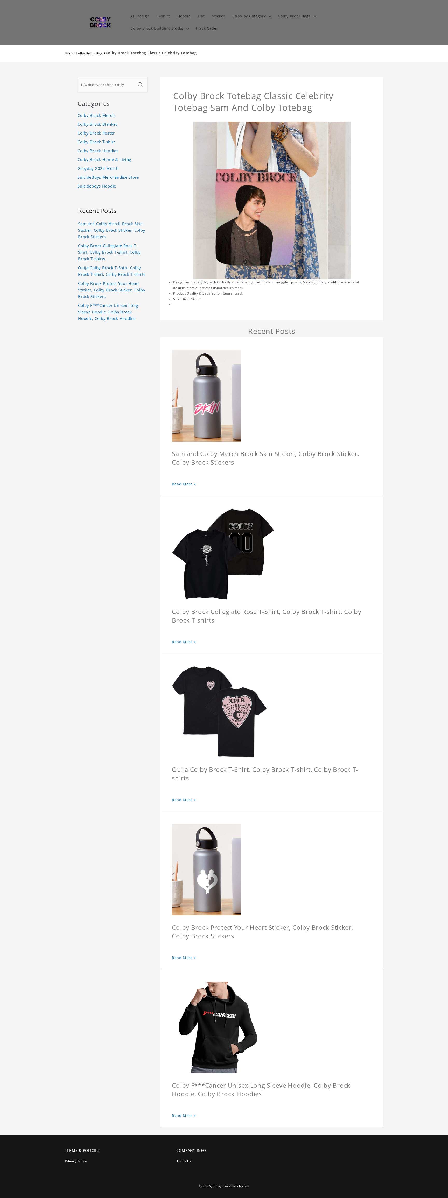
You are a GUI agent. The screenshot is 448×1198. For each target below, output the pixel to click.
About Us (184, 1161)
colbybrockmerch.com (231, 1186)
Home (69, 53)
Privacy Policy (76, 1161)
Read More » (184, 483)
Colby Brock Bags (90, 53)
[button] (251, 16)
